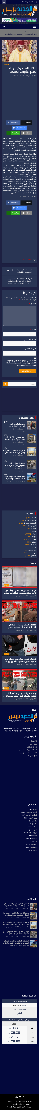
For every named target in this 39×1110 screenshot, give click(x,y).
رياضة (34, 542)
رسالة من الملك (26, 260)
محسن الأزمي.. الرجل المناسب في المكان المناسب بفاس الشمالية (15, 426)
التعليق (32, 304)
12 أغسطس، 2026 (19, 429)
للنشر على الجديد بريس (28, 752)
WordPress (27, 1106)
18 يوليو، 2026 (31, 698)
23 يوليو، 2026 (31, 595)
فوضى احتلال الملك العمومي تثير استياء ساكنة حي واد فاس (14, 466)
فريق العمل (33, 744)
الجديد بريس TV (30, 520)
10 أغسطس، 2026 (19, 468)
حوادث (33, 534)
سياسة (6, 65)
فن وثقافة (32, 553)
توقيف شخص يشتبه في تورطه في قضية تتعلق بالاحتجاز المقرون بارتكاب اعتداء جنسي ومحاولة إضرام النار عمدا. (20, 662)
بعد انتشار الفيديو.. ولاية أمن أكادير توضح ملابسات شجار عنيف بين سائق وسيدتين (20, 696)
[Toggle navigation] (34, 26)
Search (5, 384)
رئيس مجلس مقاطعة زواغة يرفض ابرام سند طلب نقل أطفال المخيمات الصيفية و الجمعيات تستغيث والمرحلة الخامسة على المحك (15, 925)
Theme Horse (24, 1104)
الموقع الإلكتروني (29, 349)
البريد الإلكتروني (29, 339)
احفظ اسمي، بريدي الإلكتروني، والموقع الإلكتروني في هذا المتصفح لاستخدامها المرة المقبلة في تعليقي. (21, 363)
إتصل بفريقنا (32, 755)
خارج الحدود (31, 539)
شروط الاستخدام (31, 746)
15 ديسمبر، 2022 (30, 75)
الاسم (33, 330)
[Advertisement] (19, 97)
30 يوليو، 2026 (20, 481)
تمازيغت (33, 528)
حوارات (33, 537)
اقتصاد (33, 518)
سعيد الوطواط (18, 75)
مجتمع (6, 422)
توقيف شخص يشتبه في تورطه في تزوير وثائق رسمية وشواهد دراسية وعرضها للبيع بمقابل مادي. (20, 593)
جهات (34, 531)
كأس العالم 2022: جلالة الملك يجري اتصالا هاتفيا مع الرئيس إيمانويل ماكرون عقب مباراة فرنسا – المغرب (20, 281)
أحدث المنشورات (26, 418)
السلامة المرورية (30, 523)
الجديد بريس (21, 431)
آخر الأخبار (31, 899)
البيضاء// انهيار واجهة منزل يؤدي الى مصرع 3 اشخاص (19, 271)
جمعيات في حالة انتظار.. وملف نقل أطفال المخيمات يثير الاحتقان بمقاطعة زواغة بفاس (14, 440)
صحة (34, 547)
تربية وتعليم (31, 526)
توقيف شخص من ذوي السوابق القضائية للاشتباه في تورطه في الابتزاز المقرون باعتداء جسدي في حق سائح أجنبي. (20, 628)
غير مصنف (32, 550)
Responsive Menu (4, 2)
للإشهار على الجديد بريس (28, 749)
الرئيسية (34, 741)
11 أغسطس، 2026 (19, 455)
